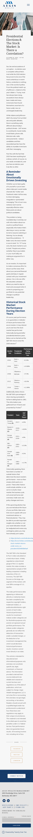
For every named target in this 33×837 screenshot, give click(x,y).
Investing (14, 59)
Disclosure (7, 805)
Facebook (17, 748)
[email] (4, 800)
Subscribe (16, 825)
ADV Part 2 (8, 807)
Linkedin (16, 760)
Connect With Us (16, 776)
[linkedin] (8, 800)
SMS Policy (21, 805)
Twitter (16, 754)
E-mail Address (9, 817)
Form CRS (20, 807)
